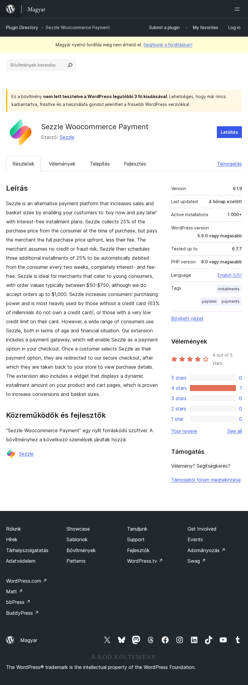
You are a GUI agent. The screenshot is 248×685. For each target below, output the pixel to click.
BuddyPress (22, 613)
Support (136, 539)
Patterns (76, 561)
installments (229, 289)
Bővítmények (81, 550)
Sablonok (77, 539)
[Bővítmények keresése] (70, 65)
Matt (14, 591)
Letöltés (229, 132)
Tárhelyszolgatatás (27, 550)
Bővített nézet (187, 318)
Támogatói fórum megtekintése (206, 480)
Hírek (12, 539)
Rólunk (13, 529)
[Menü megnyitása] (238, 9)
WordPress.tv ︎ (145, 561)
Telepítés (100, 164)
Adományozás (207, 550)
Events (195, 539)
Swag (197, 561)
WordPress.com (26, 581)
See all (234, 431)
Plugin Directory (22, 27)
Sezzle (67, 137)
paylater (209, 301)
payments (231, 301)
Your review (184, 431)
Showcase (78, 529)
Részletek (23, 164)
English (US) (230, 275)
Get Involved (202, 529)
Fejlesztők (138, 550)
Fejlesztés (135, 164)
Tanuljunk (137, 529)
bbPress (18, 602)
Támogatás (229, 164)
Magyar (28, 640)
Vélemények (62, 164)
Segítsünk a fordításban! (167, 44)
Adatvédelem (20, 561)
